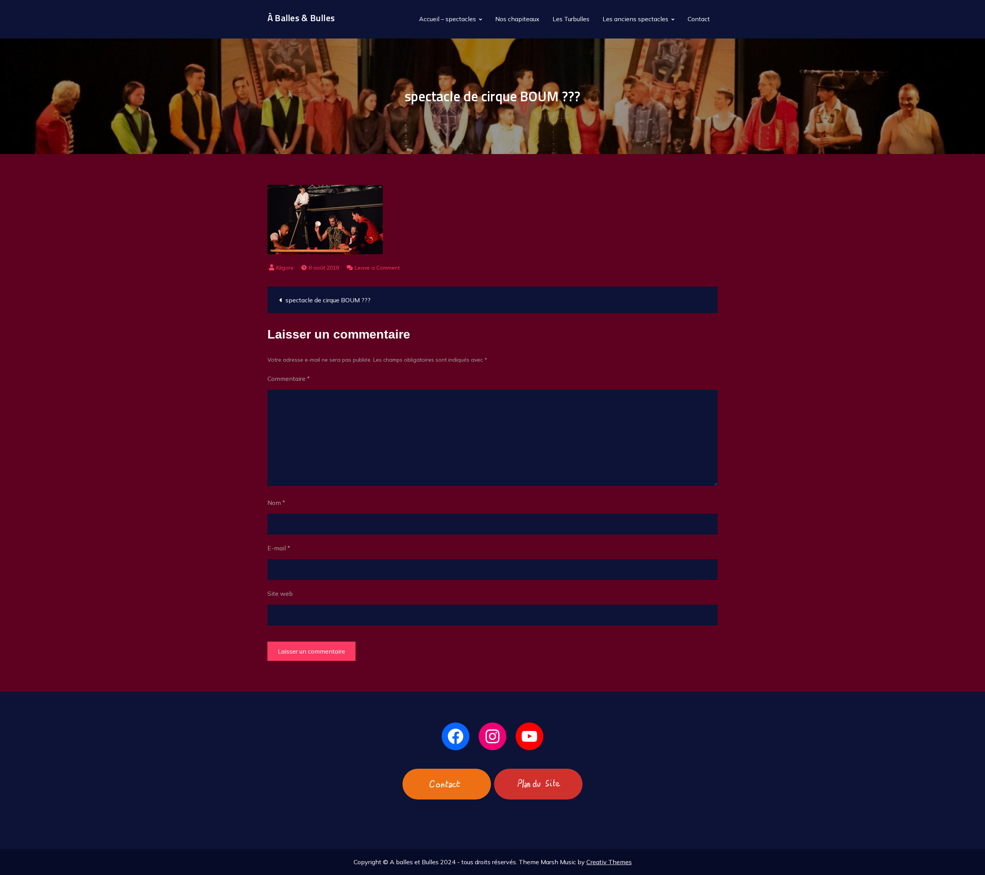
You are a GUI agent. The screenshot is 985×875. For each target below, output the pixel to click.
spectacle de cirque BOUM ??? (328, 300)
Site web (280, 593)
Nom (276, 502)
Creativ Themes (609, 862)
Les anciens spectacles (635, 19)
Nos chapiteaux (517, 19)
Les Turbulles (571, 19)
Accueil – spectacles (447, 19)
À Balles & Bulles (301, 18)
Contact (699, 19)
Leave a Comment (377, 267)
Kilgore (285, 267)
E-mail (278, 548)
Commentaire (288, 378)
